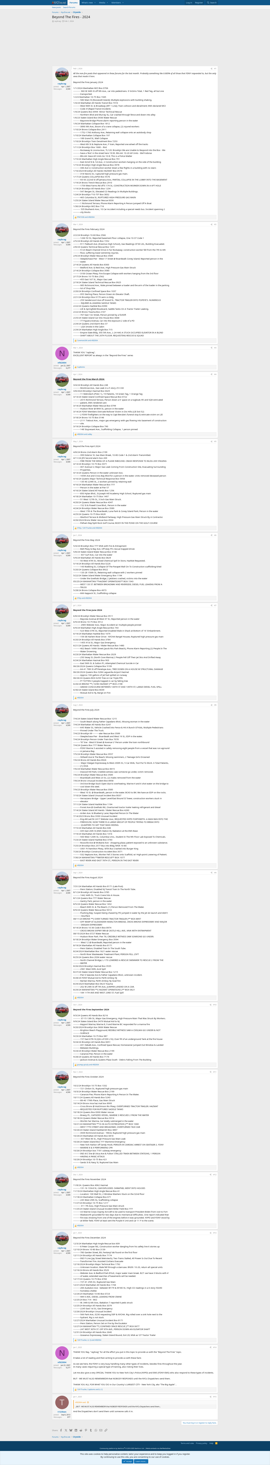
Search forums (69, 7)
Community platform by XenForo (122, 1448)
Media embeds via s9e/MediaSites (158, 1448)
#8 (215, 705)
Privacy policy (201, 1443)
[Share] (211, 68)
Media (102, 2)
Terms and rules (187, 1443)
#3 (215, 348)
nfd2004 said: (80, 1402)
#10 (214, 1005)
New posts (56, 7)
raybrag (57, 21)
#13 (214, 1233)
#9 (215, 872)
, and (89, 528)
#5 (215, 441)
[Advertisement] (135, 45)
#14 (214, 1347)
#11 (214, 1072)
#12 (214, 1174)
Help (211, 1443)
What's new (87, 2)
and (85, 217)
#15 (214, 1397)
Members (116, 2)
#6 (215, 535)
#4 (215, 374)
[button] (95, 2)
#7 (215, 605)
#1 (215, 68)
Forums (73, 2)
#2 (215, 224)
